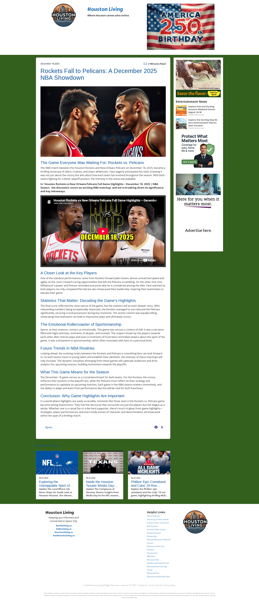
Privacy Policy (169, 585)
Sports (48, 427)
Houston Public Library (156, 529)
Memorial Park (153, 573)
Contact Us (142, 585)
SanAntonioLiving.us (64, 535)
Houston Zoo (152, 553)
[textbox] (115, 12)
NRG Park (151, 556)
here (135, 597)
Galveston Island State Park (158, 576)
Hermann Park (153, 559)
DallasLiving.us (63, 529)
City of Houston (153, 516)
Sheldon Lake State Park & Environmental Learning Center (158, 566)
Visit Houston (152, 526)
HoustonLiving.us (64, 532)
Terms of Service (156, 585)
